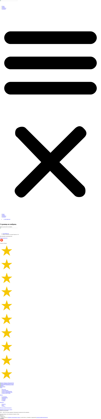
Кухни (3, 6)
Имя (1, 415)
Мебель (3, 7)
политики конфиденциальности (42, 417)
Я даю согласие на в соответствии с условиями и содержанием (24, 417)
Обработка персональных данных (6, 409)
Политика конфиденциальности (6, 407)
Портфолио (4, 8)
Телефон (1, 416)
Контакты (4, 216)
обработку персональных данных (14, 417)
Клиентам (2, 402)
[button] (50, 111)
